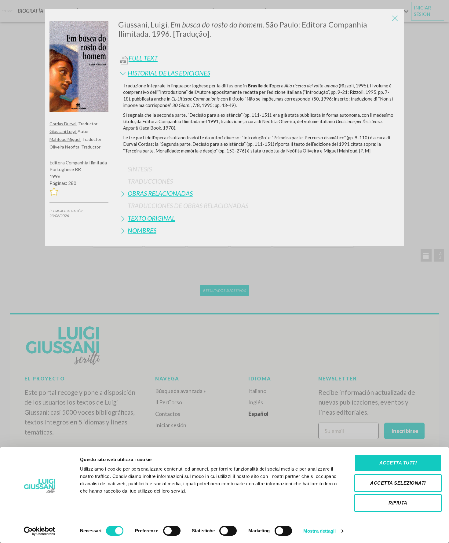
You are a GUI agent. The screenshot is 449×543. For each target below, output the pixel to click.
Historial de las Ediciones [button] (169, 72)
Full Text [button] (143, 58)
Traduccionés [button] (150, 181)
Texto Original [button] (151, 218)
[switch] (172, 531)
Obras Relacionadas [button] (160, 193)
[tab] (259, 73)
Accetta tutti (398, 462)
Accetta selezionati (398, 483)
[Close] (395, 18)
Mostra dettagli (319, 531)
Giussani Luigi (63, 131)
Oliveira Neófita (64, 146)
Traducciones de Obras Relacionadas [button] (188, 205)
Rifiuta (398, 502)
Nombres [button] (142, 230)
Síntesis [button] (140, 168)
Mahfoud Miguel (65, 139)
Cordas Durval (63, 123)
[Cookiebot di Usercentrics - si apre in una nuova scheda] (39, 531)
